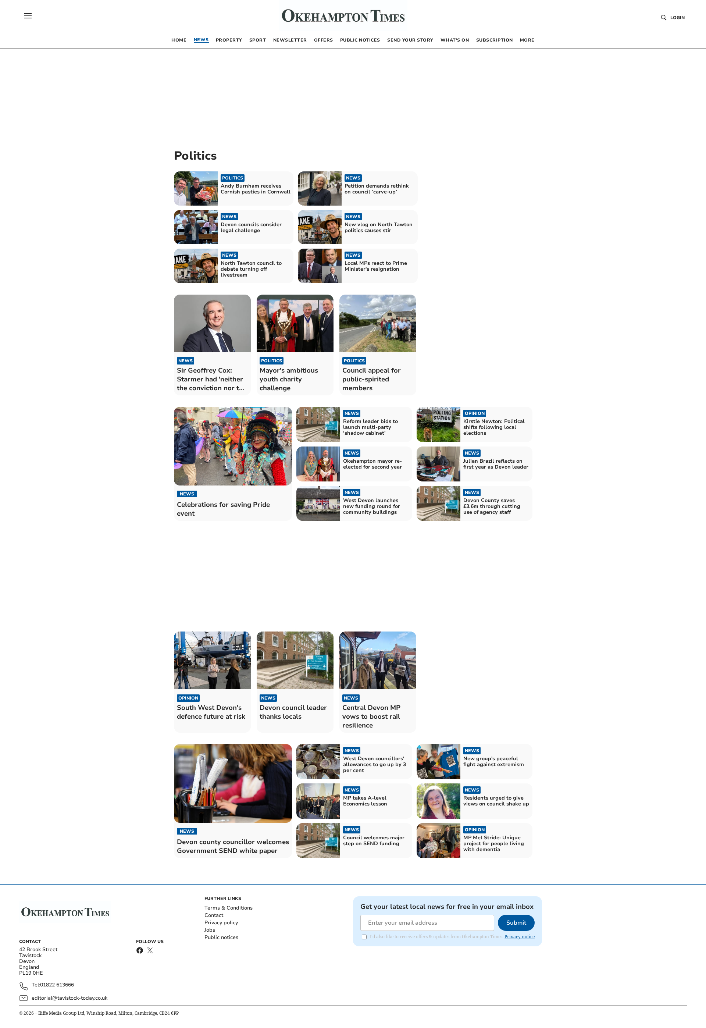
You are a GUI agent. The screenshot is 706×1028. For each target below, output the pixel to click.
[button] (28, 16)
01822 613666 (57, 985)
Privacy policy (221, 922)
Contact (213, 915)
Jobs (209, 929)
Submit (516, 923)
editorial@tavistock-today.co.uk (69, 998)
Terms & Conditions (228, 907)
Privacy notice (519, 936)
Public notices (221, 937)
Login (677, 17)
